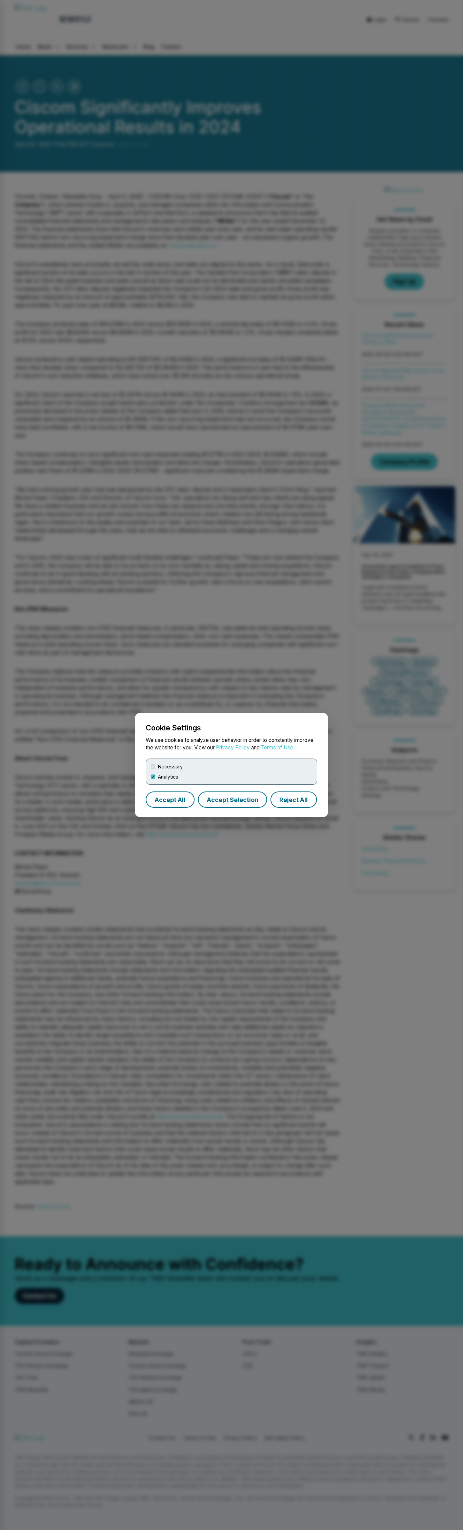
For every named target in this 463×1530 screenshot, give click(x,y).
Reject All (293, 799)
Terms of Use (277, 747)
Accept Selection (232, 799)
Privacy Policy (233, 747)
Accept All (170, 799)
